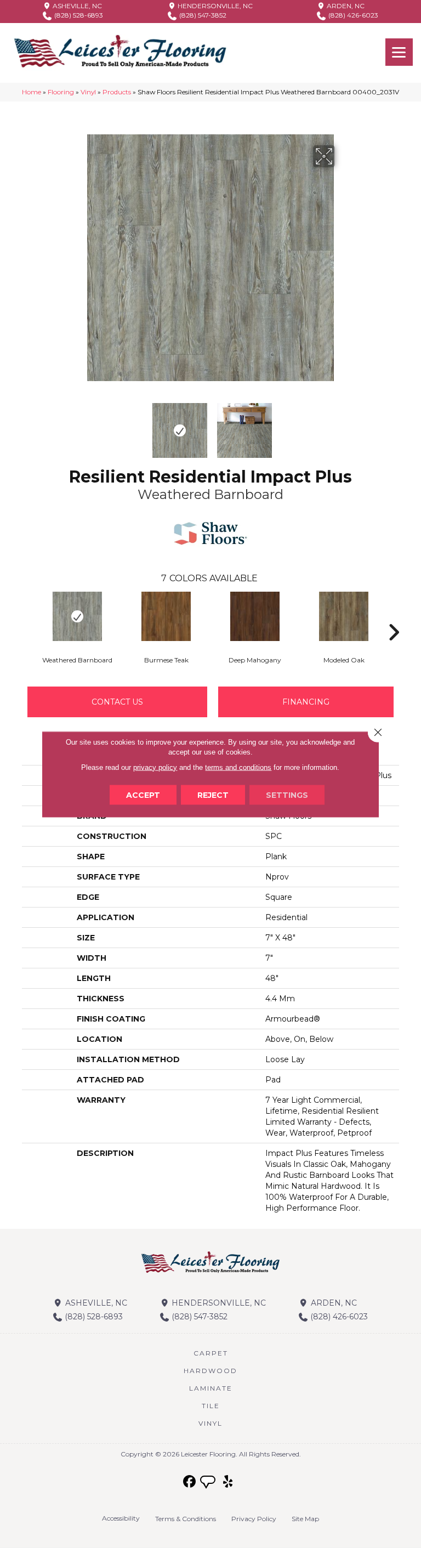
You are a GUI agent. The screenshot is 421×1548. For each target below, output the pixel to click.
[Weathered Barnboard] (77, 616)
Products (117, 92)
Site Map (305, 1519)
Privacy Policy (253, 1519)
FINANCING (305, 702)
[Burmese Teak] (166, 616)
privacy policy (155, 767)
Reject (213, 794)
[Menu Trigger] (399, 52)
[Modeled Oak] (343, 616)
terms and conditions (238, 767)
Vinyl (88, 92)
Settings (287, 794)
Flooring (61, 92)
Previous (78, 424)
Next (342, 424)
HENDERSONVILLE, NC (214, 6)
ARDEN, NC (345, 6)
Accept (143, 794)
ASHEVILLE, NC (76, 6)
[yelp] (228, 1482)
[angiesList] (209, 1483)
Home (31, 92)
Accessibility (121, 1518)
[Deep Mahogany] (254, 616)
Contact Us (117, 702)
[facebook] (190, 1482)
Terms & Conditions (185, 1519)
